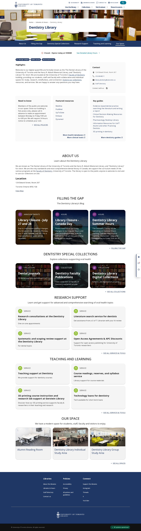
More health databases (73, 135)
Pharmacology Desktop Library (106, 120)
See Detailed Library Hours (87, 53)
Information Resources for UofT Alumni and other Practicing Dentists (106, 125)
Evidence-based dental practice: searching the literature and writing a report (107, 108)
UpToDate (60, 112)
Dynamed (59, 119)
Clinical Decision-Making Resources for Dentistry (107, 115)
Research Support (81, 43)
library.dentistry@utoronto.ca (105, 80)
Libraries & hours (42, 22)
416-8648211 (99, 76)
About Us (22, 43)
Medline (59, 106)
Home (31, 22)
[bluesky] (107, 88)
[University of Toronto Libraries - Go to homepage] (70, 517)
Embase (59, 116)
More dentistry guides (111, 137)
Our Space (120, 43)
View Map (20, 191)
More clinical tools (75, 137)
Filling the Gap (36, 43)
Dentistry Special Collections (58, 43)
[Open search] (123, 2)
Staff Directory (100, 84)
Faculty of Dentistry (77, 75)
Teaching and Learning (102, 43)
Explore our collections (72, 80)
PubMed (59, 109)
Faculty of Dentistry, (44, 171)
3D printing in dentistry (102, 131)
